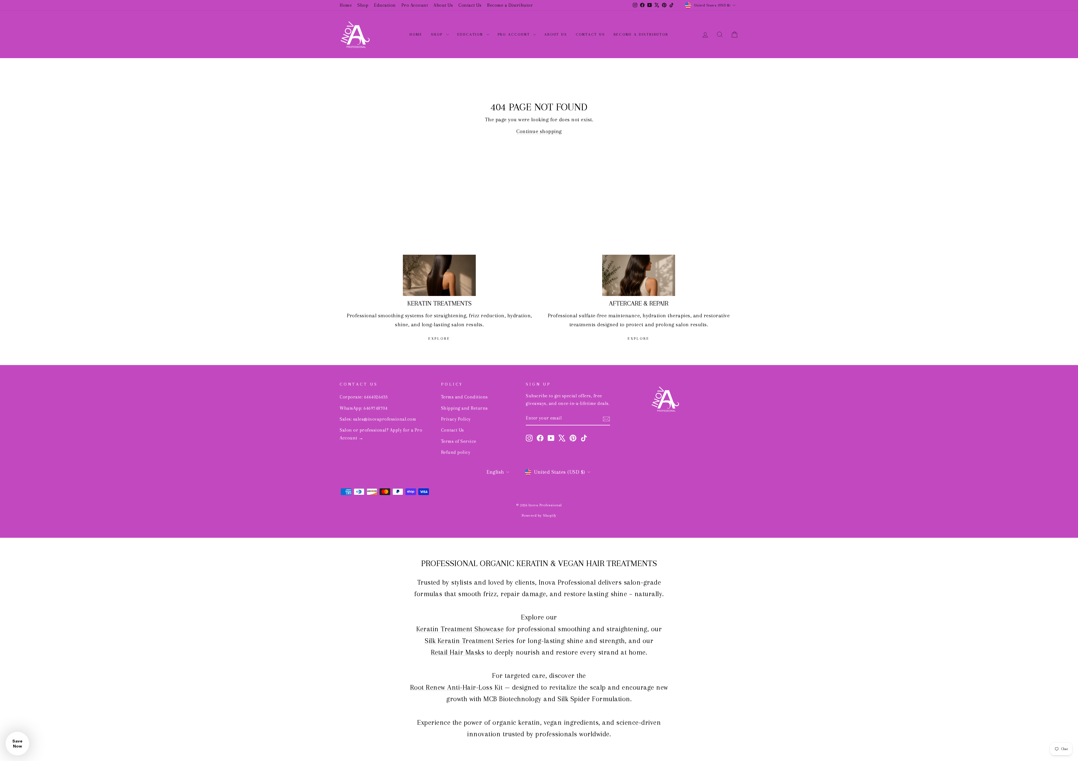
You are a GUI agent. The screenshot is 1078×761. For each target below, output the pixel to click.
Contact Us (469, 5)
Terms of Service (458, 441)
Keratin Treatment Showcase (460, 629)
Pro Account (414, 5)
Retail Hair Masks (458, 652)
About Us (443, 5)
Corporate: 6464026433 (364, 397)
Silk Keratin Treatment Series (469, 641)
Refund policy (456, 452)
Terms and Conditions (464, 397)
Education (385, 5)
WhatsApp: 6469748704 (363, 408)
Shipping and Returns (464, 408)
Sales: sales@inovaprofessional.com (378, 419)
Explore (439, 338)
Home (346, 5)
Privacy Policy (456, 419)
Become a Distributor (510, 5)
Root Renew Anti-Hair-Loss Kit (456, 687)
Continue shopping (539, 131)
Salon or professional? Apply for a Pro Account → (381, 433)
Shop (362, 5)
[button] (17, 743)
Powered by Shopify (539, 515)
